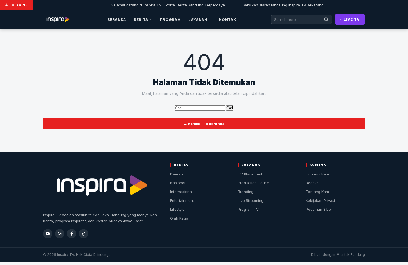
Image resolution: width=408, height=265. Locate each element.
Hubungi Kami (318, 174)
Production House (253, 182)
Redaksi (312, 182)
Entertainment (182, 200)
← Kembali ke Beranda (204, 123)
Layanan (199, 19)
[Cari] (326, 19)
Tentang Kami (318, 191)
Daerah (176, 174)
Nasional (177, 182)
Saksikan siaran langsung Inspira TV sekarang (278, 5)
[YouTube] (47, 233)
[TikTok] (83, 233)
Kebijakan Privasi (320, 200)
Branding (245, 191)
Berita (143, 19)
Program (170, 19)
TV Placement (250, 174)
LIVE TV (352, 19)
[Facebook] (71, 233)
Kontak (227, 19)
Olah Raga (179, 218)
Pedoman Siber (319, 209)
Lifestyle (177, 209)
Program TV (248, 209)
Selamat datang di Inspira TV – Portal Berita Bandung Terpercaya (164, 5)
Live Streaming (250, 200)
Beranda (116, 19)
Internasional (181, 191)
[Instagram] (59, 233)
